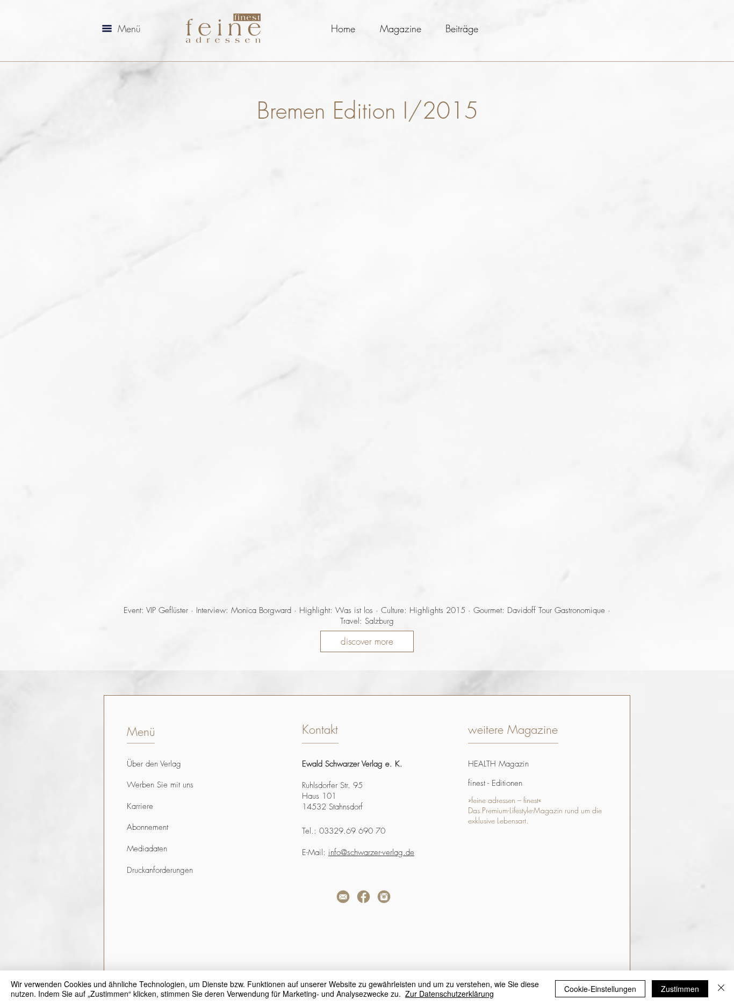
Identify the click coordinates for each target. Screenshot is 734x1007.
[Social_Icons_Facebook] (363, 896)
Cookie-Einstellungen (600, 988)
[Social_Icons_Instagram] (384, 896)
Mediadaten (147, 848)
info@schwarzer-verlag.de (371, 852)
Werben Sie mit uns (160, 784)
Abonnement (147, 827)
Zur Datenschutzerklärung (449, 993)
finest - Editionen (495, 783)
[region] (237, 927)
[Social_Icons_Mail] (343, 896)
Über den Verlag (154, 763)
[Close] (721, 988)
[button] (107, 28)
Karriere (140, 806)
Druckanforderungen (160, 870)
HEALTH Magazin (498, 763)
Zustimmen (680, 988)
